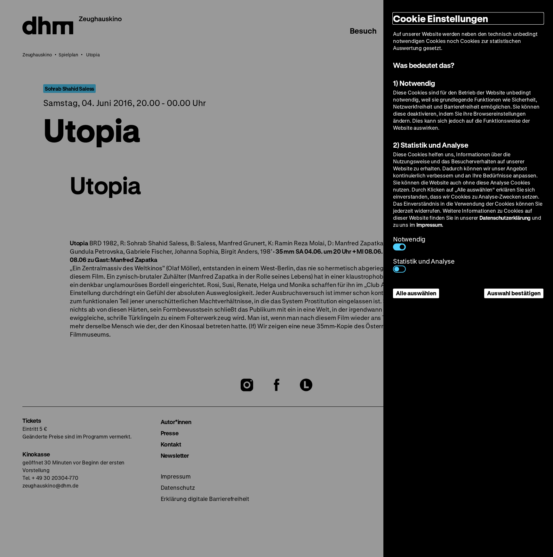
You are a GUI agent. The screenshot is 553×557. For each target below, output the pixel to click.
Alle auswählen (416, 293)
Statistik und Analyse (424, 261)
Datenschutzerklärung (505, 218)
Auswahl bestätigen (514, 293)
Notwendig (409, 239)
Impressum (429, 225)
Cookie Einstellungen (440, 18)
